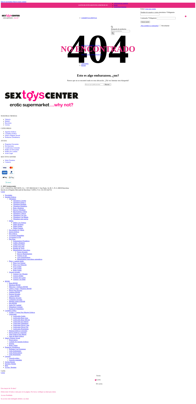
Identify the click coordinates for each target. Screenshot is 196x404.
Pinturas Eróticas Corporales (18, 331)
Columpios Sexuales (15, 299)
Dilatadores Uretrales (16, 307)
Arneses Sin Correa (19, 277)
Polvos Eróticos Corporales (18, 332)
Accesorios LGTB (15, 237)
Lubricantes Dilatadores (20, 323)
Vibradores (12, 199)
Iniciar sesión (145, 22)
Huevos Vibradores (19, 210)
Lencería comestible (15, 360)
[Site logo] (11, 25)
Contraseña (148, 18)
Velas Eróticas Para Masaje (17, 334)
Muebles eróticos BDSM (17, 301)
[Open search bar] (112, 27)
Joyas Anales (17, 267)
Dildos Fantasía (18, 228)
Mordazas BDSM (14, 285)
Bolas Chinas (13, 345)
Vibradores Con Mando (20, 217)
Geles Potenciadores (15, 353)
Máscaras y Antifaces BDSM (18, 287)
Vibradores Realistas (19, 204)
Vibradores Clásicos (19, 213)
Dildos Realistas (18, 224)
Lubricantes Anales (19, 316)
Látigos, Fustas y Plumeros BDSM (20, 288)
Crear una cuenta (150, 9)
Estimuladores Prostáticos (21, 241)
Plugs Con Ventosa (19, 263)
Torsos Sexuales (22, 252)
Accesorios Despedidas (16, 235)
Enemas (11, 343)
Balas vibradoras (18, 208)
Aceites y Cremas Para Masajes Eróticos (22, 312)
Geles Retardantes (15, 354)
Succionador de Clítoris (16, 230)
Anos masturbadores (23, 257)
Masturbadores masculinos (21, 250)
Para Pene (12, 239)
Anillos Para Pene (19, 245)
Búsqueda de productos (118, 29)
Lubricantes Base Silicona (21, 320)
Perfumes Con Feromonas (17, 349)
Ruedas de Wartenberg (16, 309)
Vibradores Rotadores (20, 206)
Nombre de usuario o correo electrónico (157, 12)
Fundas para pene (18, 246)
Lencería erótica (14, 358)
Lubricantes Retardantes (21, 329)
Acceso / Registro (10, 367)
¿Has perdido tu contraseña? (149, 26)
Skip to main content (19, 2)
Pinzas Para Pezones (15, 290)
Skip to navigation (7, 2)
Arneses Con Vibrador (20, 274)
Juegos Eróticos (14, 232)
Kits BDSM (13, 303)
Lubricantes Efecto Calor (21, 325)
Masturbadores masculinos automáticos (29, 259)
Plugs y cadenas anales (16, 261)
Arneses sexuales (14, 272)
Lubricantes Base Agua (20, 318)
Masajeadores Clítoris (20, 212)
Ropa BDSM (13, 283)
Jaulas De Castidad (15, 305)
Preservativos (13, 340)
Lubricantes (13, 314)
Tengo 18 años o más (9, 402)
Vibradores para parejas (20, 219)
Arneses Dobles (18, 276)
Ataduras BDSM (14, 292)
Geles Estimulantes (15, 351)
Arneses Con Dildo (19, 279)
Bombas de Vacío (18, 248)
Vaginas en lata (22, 256)
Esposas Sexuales (14, 294)
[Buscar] (113, 33)
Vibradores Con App (19, 215)
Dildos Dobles (17, 226)
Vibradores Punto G (19, 202)
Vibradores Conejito (19, 201)
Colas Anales (17, 268)
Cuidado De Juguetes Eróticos (18, 342)
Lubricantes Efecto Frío (20, 327)
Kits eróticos (13, 234)
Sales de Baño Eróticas (16, 336)
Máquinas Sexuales (15, 298)
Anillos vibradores (19, 243)
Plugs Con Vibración (20, 265)
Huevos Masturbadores (24, 254)
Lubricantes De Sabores (20, 321)
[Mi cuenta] (162, 6)
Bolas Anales (17, 270)
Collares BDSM (14, 296)
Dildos (11, 221)
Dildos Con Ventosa (19, 223)
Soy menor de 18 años (25, 402)
